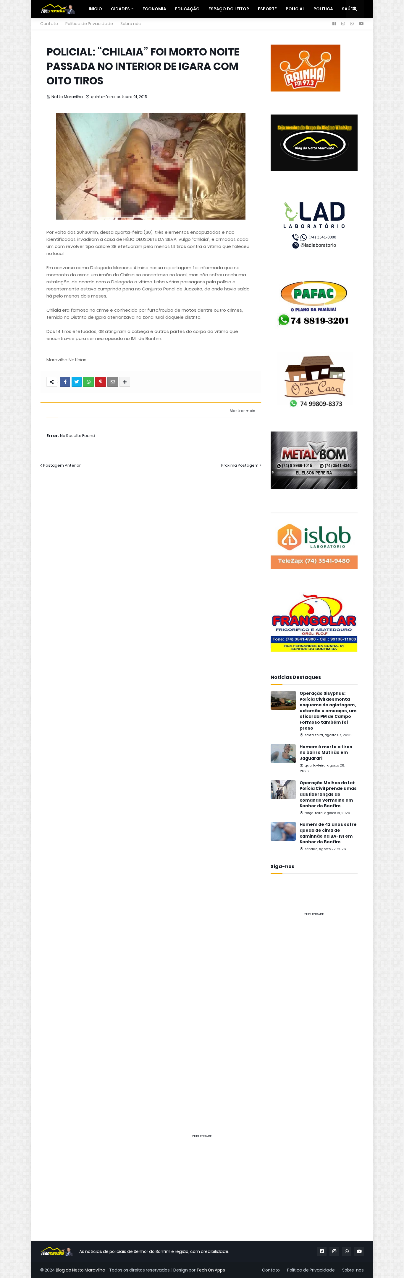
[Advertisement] (314, 1010)
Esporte (267, 9)
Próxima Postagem (239, 465)
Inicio (95, 9)
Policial (295, 9)
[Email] (112, 382)
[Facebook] (65, 382)
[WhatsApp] (88, 382)
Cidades (120, 9)
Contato (49, 24)
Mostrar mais (242, 410)
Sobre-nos (353, 1270)
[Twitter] (77, 382)
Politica (323, 9)
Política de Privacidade (89, 24)
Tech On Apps (210, 1270)
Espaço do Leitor (229, 9)
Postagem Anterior (62, 465)
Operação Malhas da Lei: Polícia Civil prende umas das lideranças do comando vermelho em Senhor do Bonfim (328, 794)
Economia (154, 9)
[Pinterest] (100, 382)
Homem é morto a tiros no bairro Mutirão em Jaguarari (326, 752)
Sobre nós (130, 24)
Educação (187, 9)
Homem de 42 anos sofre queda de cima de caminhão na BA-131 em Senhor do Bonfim (328, 833)
